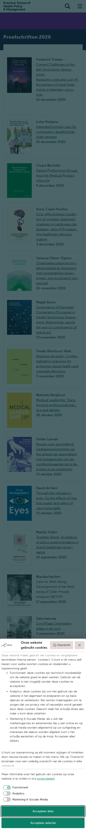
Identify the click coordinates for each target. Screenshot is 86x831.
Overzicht (63, 645)
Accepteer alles (43, 811)
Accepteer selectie (43, 823)
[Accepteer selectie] (80, 645)
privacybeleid (45, 778)
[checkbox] (14, 787)
